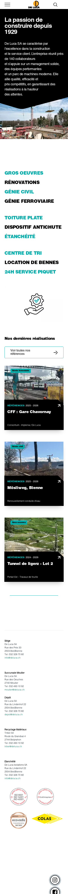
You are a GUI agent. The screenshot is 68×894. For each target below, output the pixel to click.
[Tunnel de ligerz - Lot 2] (34, 550)
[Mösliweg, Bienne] (34, 474)
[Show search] (55, 5)
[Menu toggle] (5, 4)
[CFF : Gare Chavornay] (34, 398)
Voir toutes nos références (20, 352)
